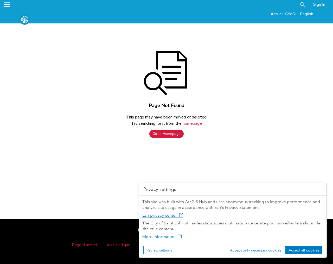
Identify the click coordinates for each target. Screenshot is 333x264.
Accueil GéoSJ (283, 14)
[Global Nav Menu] (7, 4)
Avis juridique (118, 245)
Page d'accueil (85, 245)
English (306, 14)
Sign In (319, 4)
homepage (192, 123)
